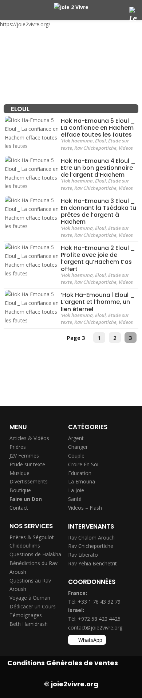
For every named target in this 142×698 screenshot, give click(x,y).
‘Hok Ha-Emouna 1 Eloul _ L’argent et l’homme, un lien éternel (98, 302)
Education (79, 473)
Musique (19, 473)
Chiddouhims (24, 545)
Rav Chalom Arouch (91, 537)
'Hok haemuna (77, 140)
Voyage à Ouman (29, 597)
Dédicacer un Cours (32, 606)
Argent (76, 438)
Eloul (100, 140)
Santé (75, 498)
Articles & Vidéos (29, 438)
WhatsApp (90, 639)
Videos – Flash (85, 507)
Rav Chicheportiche (95, 148)
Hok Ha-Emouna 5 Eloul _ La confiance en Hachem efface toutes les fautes (98, 128)
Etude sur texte (27, 464)
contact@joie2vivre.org (95, 627)
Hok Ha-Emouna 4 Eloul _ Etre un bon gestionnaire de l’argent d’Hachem (98, 168)
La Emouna (81, 481)
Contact (18, 507)
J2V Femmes (24, 455)
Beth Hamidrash (28, 623)
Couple (76, 455)
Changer (78, 446)
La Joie (76, 490)
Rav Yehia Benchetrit (92, 563)
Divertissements (28, 481)
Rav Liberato (83, 554)
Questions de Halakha (35, 554)
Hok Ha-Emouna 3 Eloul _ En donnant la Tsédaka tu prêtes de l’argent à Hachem (98, 211)
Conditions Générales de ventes (62, 662)
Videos (126, 148)
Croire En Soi (83, 464)
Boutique (20, 490)
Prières (17, 446)
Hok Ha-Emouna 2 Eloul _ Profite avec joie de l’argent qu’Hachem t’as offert (98, 258)
